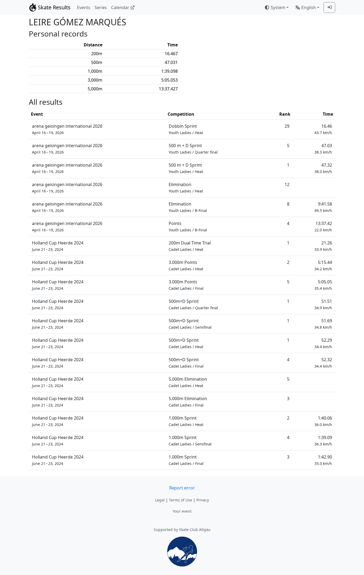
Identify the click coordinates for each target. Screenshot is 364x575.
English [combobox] (308, 7)
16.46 (323, 129)
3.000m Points (186, 265)
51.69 (323, 324)
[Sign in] (329, 7)
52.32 (323, 363)
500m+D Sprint (193, 304)
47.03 (323, 149)
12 (287, 184)
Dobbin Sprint (186, 129)
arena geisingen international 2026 (67, 129)
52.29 (323, 343)
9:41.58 (323, 207)
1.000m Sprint (186, 421)
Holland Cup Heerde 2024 (57, 246)
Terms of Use (180, 499)
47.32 (323, 168)
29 (287, 126)
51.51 (323, 304)
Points (188, 226)
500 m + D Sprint (193, 149)
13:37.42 (323, 226)
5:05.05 (323, 285)
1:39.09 (323, 441)
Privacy (202, 499)
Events (83, 7)
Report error (182, 488)
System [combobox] (278, 7)
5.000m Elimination (188, 382)
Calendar (120, 7)
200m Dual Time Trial (190, 246)
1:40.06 (323, 421)
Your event (182, 511)
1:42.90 (323, 460)
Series (101, 7)
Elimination (186, 188)
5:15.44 (323, 265)
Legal (160, 499)
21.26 (323, 246)
